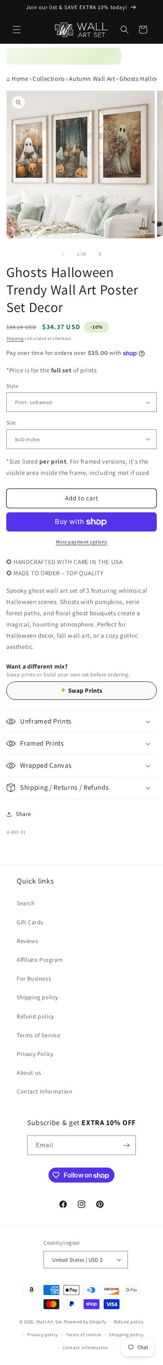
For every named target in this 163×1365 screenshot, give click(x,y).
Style (12, 385)
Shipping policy (37, 997)
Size (11, 422)
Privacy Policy (35, 1054)
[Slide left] (63, 254)
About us (29, 1072)
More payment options (81, 542)
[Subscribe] (126, 1145)
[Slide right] (100, 254)
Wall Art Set (49, 1322)
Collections (49, 78)
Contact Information (44, 1091)
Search (26, 903)
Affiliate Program (40, 959)
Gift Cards (30, 922)
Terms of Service (39, 1035)
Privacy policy (42, 1335)
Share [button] (23, 814)
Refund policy (35, 1016)
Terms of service (83, 1335)
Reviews (27, 941)
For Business (34, 978)
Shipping (15, 338)
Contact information (85, 1347)
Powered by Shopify (85, 1322)
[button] (17, 29)
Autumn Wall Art (92, 78)
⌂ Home (17, 78)
